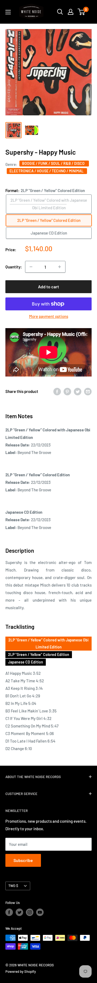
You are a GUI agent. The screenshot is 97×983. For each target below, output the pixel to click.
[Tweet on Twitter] (77, 391)
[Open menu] (8, 12)
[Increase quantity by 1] (59, 266)
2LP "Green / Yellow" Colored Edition (38, 654)
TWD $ (13, 885)
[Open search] (60, 12)
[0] (81, 12)
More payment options (48, 316)
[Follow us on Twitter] (19, 912)
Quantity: (13, 266)
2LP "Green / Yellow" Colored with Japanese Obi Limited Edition (48, 643)
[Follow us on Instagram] (29, 912)
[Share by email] (88, 391)
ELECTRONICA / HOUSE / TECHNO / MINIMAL (46, 171)
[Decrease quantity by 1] (31, 266)
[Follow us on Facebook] (9, 912)
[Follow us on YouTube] (40, 912)
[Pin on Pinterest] (67, 391)
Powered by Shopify (20, 971)
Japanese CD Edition (25, 662)
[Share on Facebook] (57, 391)
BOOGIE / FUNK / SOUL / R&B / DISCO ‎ (54, 163)
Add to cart (48, 286)
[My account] (70, 12)
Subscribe (23, 860)
